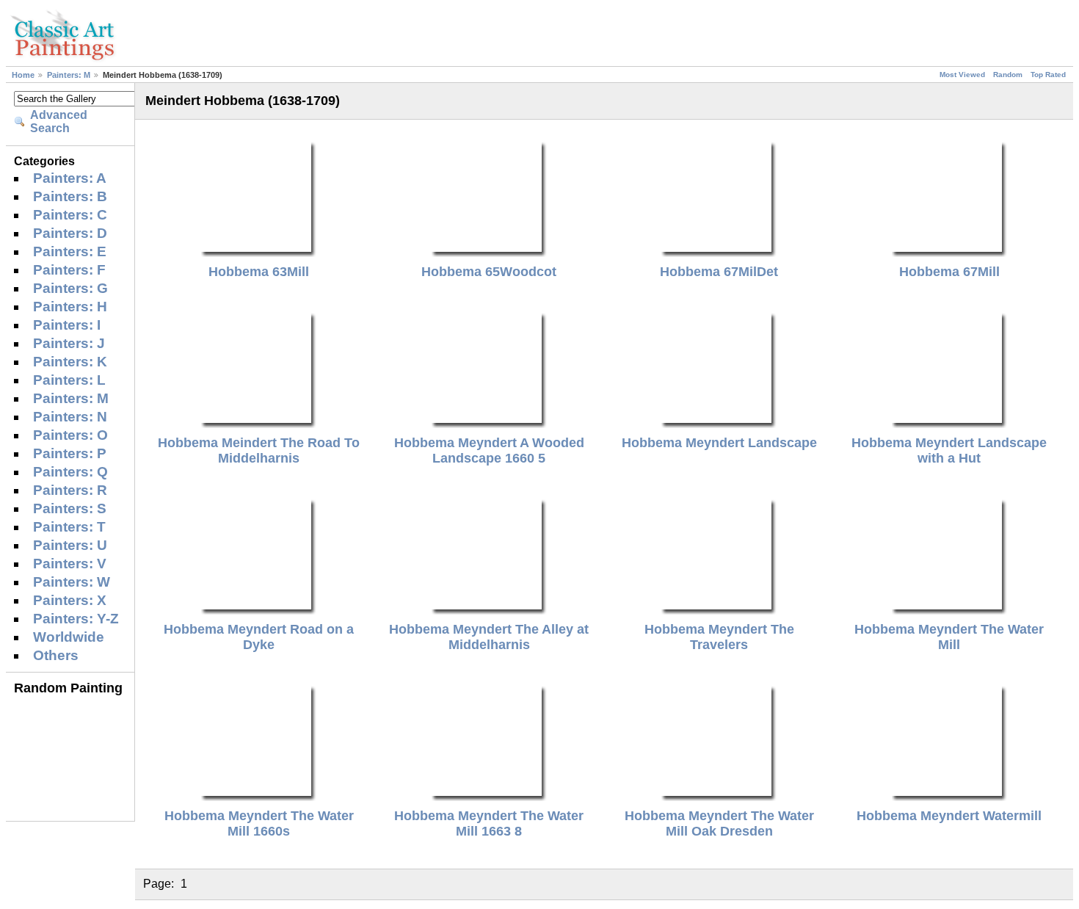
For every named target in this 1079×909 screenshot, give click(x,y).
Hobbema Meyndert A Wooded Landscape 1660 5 (489, 450)
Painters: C (70, 214)
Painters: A (69, 178)
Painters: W (71, 582)
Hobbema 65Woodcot (488, 271)
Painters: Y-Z (76, 618)
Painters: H (70, 306)
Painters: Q (70, 471)
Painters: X (69, 600)
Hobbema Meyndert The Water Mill (949, 637)
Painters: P (69, 453)
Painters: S (69, 508)
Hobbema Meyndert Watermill (949, 815)
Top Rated (1048, 74)
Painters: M (68, 74)
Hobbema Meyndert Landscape (719, 442)
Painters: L (69, 380)
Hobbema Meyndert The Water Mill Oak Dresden (719, 823)
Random (1007, 74)
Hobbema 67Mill (949, 271)
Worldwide (68, 637)
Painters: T (69, 527)
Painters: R (70, 490)
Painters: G (70, 288)
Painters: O (70, 435)
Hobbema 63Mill (258, 271)
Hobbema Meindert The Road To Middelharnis (259, 450)
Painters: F (69, 270)
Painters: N (70, 416)
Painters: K (70, 361)
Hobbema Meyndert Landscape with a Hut (949, 450)
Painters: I (67, 325)
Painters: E (69, 251)
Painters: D (70, 233)
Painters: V (69, 563)
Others (56, 655)
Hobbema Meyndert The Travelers (719, 637)
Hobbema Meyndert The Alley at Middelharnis (489, 637)
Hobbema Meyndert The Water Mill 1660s (259, 823)
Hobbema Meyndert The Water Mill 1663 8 (489, 823)
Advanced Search (58, 121)
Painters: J (69, 343)
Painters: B (70, 196)
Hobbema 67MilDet (719, 271)
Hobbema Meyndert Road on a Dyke (259, 637)
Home (23, 74)
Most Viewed (962, 74)
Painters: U (70, 545)
